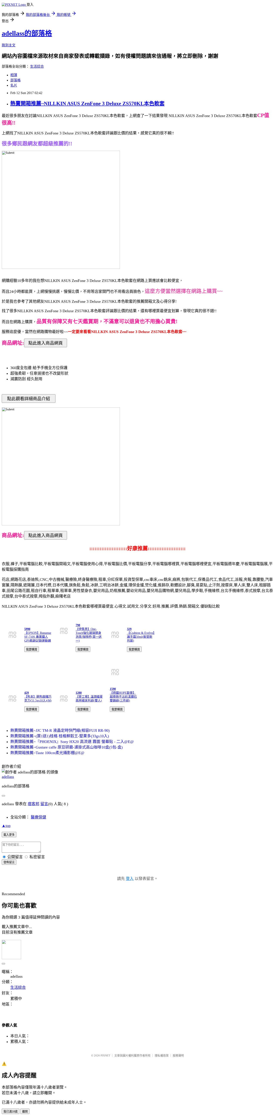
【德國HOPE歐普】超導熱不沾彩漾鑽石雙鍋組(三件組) (123, 696)
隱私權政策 (162, 1055)
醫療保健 (38, 817)
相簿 (13, 75)
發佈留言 (9, 862)
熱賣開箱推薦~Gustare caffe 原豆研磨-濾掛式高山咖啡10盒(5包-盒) (66, 747)
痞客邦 (33, 804)
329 (129, 629)
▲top (6, 825)
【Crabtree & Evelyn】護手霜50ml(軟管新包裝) (140, 636)
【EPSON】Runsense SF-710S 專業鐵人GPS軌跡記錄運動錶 (37, 636)
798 (78, 625)
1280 (79, 692)
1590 (113, 689)
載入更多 (9, 834)
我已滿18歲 (10, 1111)
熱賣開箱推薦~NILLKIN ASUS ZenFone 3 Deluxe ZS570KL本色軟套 (87, 103)
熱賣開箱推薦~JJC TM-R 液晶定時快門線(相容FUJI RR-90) (60, 730)
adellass (8, 777)
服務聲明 (178, 1055)
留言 (44, 804)
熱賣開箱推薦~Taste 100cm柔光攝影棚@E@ (47, 753)
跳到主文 (8, 45)
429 (26, 692)
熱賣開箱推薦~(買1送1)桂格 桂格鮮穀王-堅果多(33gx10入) (59, 736)
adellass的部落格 (27, 33)
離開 (25, 1111)
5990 (27, 629)
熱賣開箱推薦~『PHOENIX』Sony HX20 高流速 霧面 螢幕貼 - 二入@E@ (72, 742)
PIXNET (105, 1055)
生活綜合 (37, 66)
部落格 (15, 80)
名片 (13, 85)
